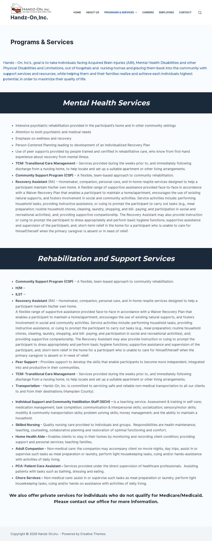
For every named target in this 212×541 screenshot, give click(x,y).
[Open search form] (199, 12)
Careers (148, 12)
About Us (92, 12)
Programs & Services (119, 12)
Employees (166, 12)
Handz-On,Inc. (29, 17)
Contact (185, 12)
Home (77, 12)
